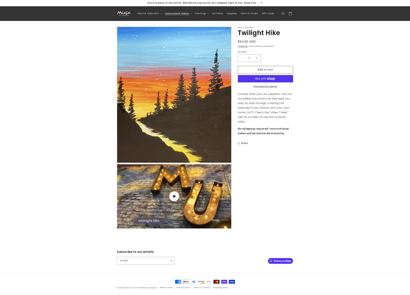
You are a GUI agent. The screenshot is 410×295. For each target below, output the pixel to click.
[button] (149, 13)
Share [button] (244, 143)
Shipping (243, 46)
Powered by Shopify (147, 287)
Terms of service (201, 287)
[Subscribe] (170, 260)
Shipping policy (220, 287)
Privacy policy (183, 287)
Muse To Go (131, 287)
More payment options (265, 86)
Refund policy (167, 287)
